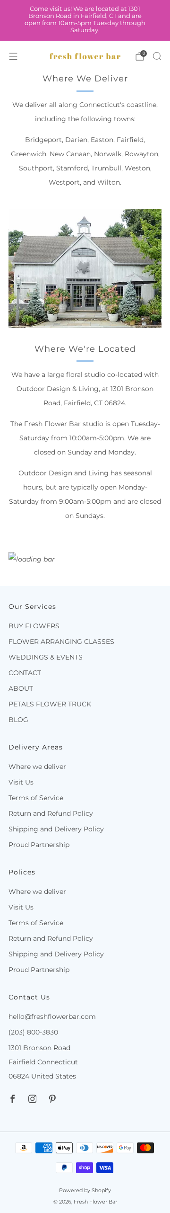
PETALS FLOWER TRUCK (49, 704)
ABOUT (20, 688)
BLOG (18, 719)
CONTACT (24, 673)
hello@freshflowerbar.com (52, 1016)
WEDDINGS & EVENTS (45, 657)
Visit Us (21, 782)
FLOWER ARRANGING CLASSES (61, 641)
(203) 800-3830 (33, 1032)
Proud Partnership (38, 844)
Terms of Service (35, 798)
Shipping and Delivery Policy (56, 829)
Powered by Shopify (85, 1190)
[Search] (157, 56)
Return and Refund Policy (50, 813)
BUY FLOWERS (34, 626)
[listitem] (85, 20)
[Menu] (13, 56)
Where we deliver (37, 766)
